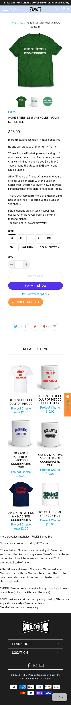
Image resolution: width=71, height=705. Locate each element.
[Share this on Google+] (45, 327)
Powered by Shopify (40, 678)
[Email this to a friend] (54, 327)
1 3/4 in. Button (48, 247)
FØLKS (12, 112)
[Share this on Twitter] (16, 327)
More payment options (35, 294)
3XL (12, 247)
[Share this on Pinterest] (35, 327)
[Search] (56, 9)
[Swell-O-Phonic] (35, 9)
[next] (59, 62)
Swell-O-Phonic (27, 675)
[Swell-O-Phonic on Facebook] (29, 665)
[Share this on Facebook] (25, 327)
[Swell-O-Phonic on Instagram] (35, 665)
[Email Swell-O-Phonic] (41, 665)
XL (39, 238)
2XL (49, 238)
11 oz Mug (26, 247)
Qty (10, 257)
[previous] (11, 62)
